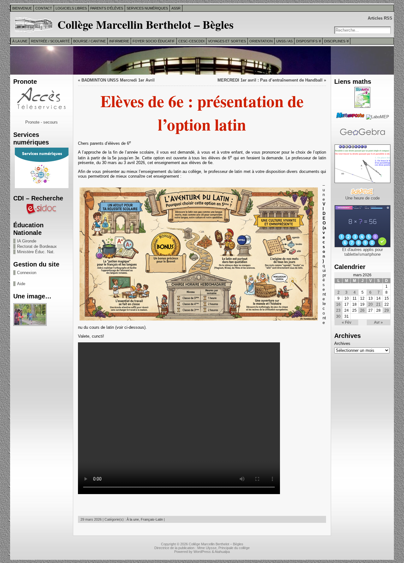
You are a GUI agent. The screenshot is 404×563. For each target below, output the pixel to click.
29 (386, 310)
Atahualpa (222, 552)
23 (338, 310)
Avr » (378, 322)
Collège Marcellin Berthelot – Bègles (145, 24)
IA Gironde (26, 241)
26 (362, 310)
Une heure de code (362, 198)
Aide (21, 283)
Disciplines (334, 41)
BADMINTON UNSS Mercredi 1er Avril (118, 80)
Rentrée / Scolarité (50, 41)
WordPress (202, 552)
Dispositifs (307, 41)
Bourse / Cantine (89, 41)
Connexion (26, 272)
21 (378, 304)
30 (338, 316)
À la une (19, 41)
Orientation (261, 41)
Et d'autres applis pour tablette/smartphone (362, 252)
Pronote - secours (41, 122)
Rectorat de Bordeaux (37, 246)
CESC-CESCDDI (191, 41)
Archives (342, 343)
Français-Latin (152, 519)
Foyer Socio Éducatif (154, 41)
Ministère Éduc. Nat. (36, 251)
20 (370, 304)
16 (338, 304)
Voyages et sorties (227, 41)
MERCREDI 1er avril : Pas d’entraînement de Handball (270, 80)
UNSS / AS (284, 41)
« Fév (346, 322)
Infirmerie (119, 41)
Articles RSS (380, 18)
